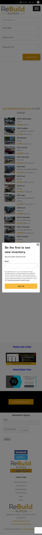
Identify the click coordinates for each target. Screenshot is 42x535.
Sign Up (21, 286)
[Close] (38, 244)
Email (7, 261)
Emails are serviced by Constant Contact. (19, 280)
